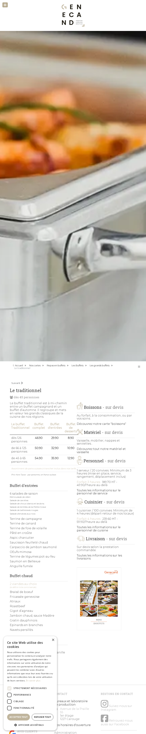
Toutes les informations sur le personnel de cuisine (99, 529)
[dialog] (30, 683)
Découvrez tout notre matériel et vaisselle (101, 450)
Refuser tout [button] (42, 717)
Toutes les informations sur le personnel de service (99, 492)
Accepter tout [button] (18, 717)
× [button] (53, 640)
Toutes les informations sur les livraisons (99, 557)
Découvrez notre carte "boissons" (101, 424)
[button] (30, 725)
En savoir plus (33, 680)
